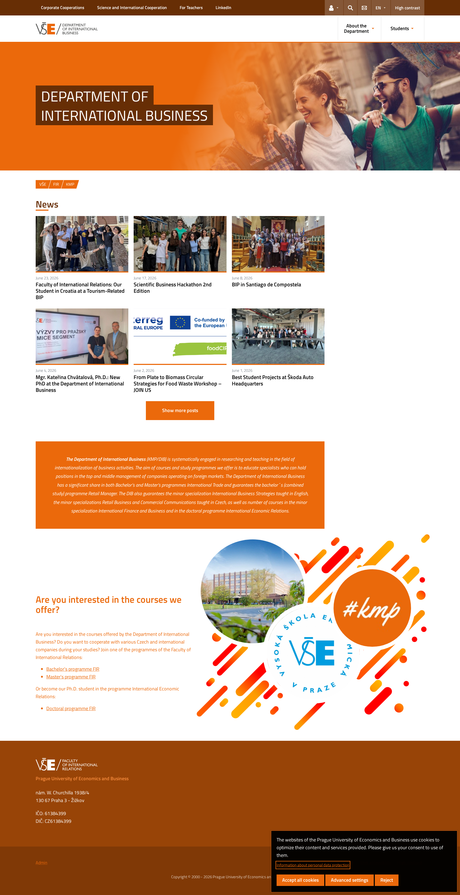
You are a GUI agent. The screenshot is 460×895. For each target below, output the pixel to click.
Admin (41, 862)
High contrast (407, 8)
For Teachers (191, 7)
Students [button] (400, 28)
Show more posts (180, 410)
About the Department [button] (356, 28)
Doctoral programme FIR (71, 708)
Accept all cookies (300, 880)
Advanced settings (349, 880)
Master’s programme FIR (71, 676)
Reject (386, 880)
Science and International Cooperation (132, 7)
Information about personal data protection (313, 865)
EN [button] (378, 8)
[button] (334, 7)
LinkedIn (223, 7)
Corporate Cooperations (62, 7)
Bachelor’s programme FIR (72, 669)
